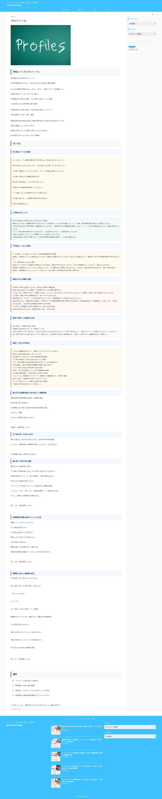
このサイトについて (111, 10)
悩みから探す (66, 10)
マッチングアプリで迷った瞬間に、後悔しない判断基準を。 (21, 722)
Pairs (19, 110)
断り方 (96, 10)
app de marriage (14, 5)
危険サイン (81, 10)
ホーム (51, 10)
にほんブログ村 (133, 49)
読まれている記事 (90, 718)
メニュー (69, 718)
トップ (81, 718)
